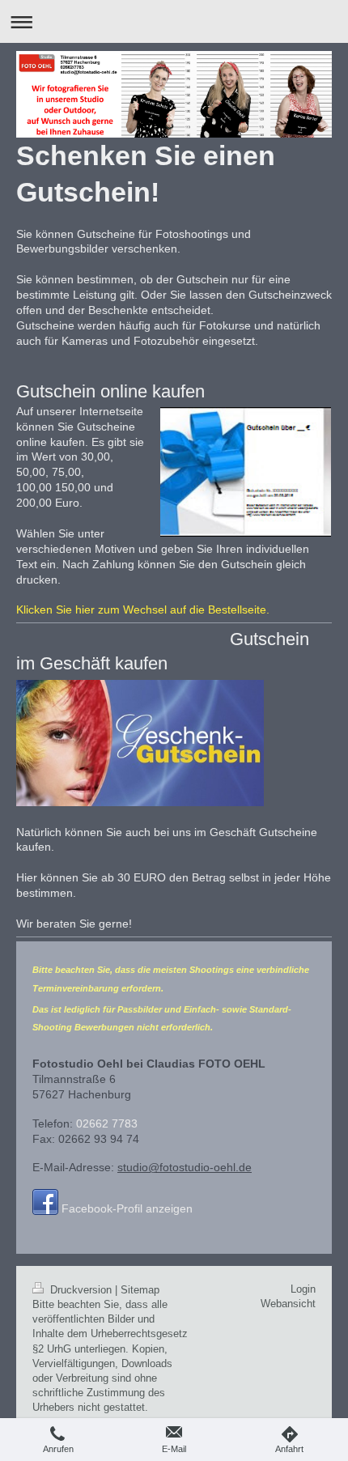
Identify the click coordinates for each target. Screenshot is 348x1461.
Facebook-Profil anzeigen (127, 1208)
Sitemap (140, 1290)
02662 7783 (107, 1123)
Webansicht (288, 1303)
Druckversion (81, 1290)
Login (303, 1289)
